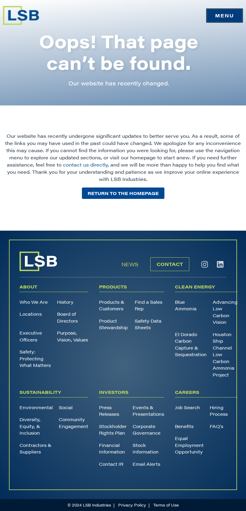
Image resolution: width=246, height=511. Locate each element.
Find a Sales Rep (148, 305)
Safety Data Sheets (148, 324)
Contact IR (111, 464)
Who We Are (34, 302)
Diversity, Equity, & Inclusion (30, 426)
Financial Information (112, 448)
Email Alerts (146, 464)
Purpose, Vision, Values (72, 336)
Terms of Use (166, 505)
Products (113, 286)
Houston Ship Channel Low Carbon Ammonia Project (223, 354)
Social (66, 407)
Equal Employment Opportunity (189, 445)
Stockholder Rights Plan (113, 429)
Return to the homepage (123, 193)
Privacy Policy (132, 505)
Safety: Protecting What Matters (35, 358)
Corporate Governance (146, 429)
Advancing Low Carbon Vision (225, 312)
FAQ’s (216, 426)
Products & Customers (111, 305)
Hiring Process (219, 410)
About (28, 286)
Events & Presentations (148, 410)
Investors (113, 392)
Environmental (36, 407)
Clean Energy (195, 286)
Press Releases (109, 410)
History (65, 302)
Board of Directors (67, 317)
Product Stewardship (113, 324)
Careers (187, 392)
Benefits (184, 426)
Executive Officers (31, 336)
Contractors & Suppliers (36, 448)
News (130, 264)
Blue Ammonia (185, 305)
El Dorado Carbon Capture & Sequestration (191, 344)
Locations (31, 314)
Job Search (187, 407)
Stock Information (146, 448)
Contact (170, 264)
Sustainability (40, 392)
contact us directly (85, 164)
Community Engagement (73, 422)
